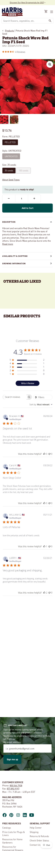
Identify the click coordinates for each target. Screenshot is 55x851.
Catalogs (6, 827)
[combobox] (24, 20)
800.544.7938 (16, 785)
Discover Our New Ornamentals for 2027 (27, 2)
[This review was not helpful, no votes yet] (49, 453)
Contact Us (35, 844)
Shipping (34, 831)
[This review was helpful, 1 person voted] (44, 546)
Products (9, 30)
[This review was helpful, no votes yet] (44, 453)
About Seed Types (11, 179)
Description (8, 222)
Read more (7, 243)
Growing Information (14, 263)
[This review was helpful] (44, 592)
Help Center (36, 827)
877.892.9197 (13, 788)
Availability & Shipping (15, 256)
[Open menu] (51, 11)
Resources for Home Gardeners (12, 841)
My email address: (12, 742)
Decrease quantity (8, 198)
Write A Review (27, 383)
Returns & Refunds (39, 836)
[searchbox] (15, 397)
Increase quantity (34, 198)
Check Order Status (39, 840)
